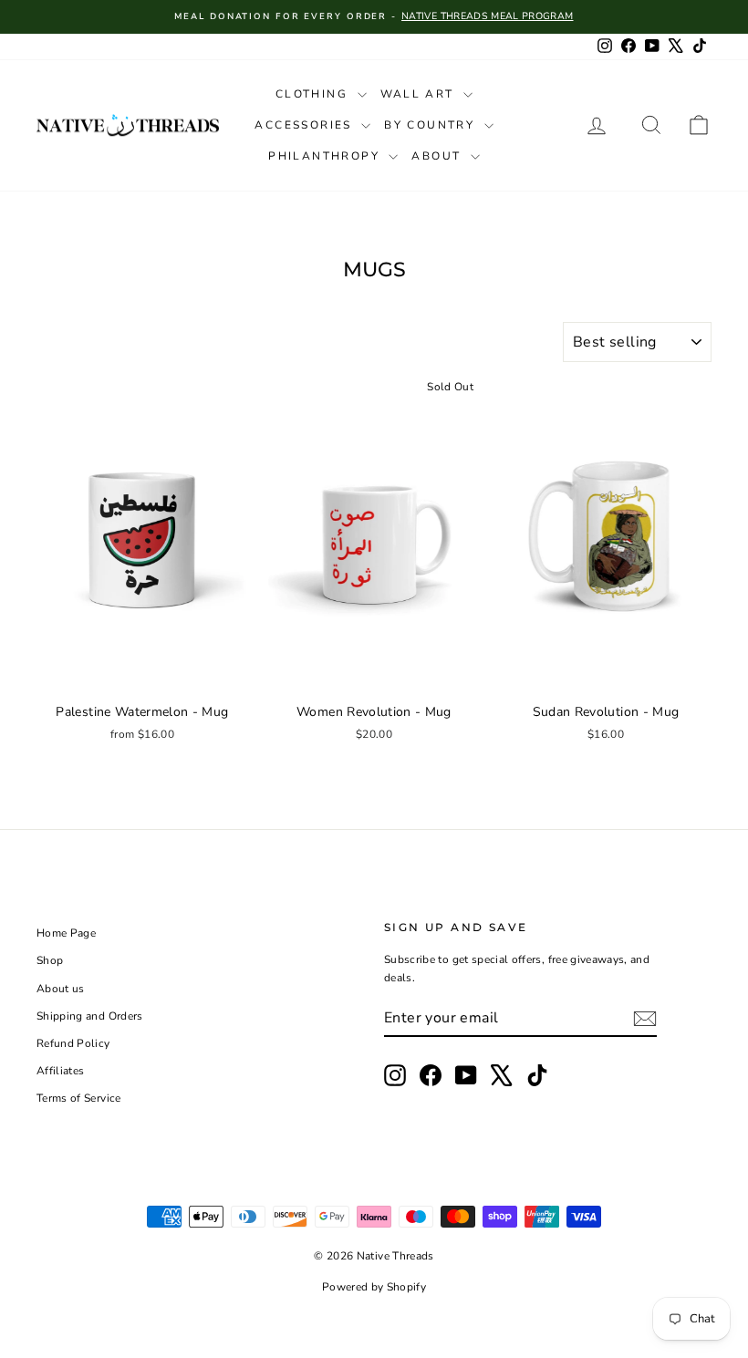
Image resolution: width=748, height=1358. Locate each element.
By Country (431, 125)
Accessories (306, 125)
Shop (49, 960)
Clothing (314, 94)
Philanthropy (326, 156)
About (438, 156)
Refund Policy (73, 1043)
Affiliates (60, 1070)
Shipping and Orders (89, 1016)
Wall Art (420, 94)
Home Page (66, 933)
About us (60, 988)
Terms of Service (78, 1098)
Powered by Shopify (374, 1287)
